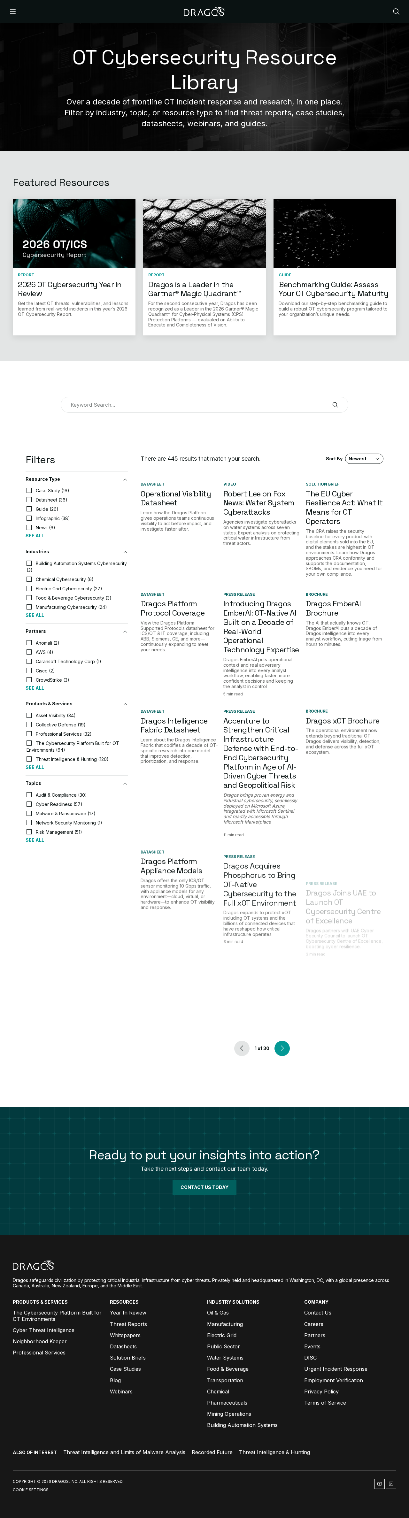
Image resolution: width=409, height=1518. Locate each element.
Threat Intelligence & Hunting (274, 1452)
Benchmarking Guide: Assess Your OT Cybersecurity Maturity (333, 289)
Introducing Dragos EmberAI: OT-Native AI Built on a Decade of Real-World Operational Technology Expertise (261, 627)
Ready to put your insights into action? (204, 1155)
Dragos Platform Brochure (169, 968)
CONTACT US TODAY (204, 1187)
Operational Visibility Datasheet (176, 498)
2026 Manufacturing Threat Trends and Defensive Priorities (342, 973)
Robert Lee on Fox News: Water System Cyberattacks (258, 503)
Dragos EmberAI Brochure (333, 608)
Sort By (346, 458)
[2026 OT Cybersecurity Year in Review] (74, 233)
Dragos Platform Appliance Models (171, 866)
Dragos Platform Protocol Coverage (173, 608)
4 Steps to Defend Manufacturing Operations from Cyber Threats (255, 977)
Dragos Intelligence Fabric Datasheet (174, 725)
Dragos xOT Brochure (343, 721)
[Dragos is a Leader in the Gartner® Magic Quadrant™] (204, 233)
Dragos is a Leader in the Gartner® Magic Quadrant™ (194, 289)
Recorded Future (212, 1452)
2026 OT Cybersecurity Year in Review (70, 289)
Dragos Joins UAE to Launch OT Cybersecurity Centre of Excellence (343, 875)
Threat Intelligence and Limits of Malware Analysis (124, 1452)
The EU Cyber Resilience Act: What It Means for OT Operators (344, 507)
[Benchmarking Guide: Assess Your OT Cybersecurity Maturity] (335, 233)
